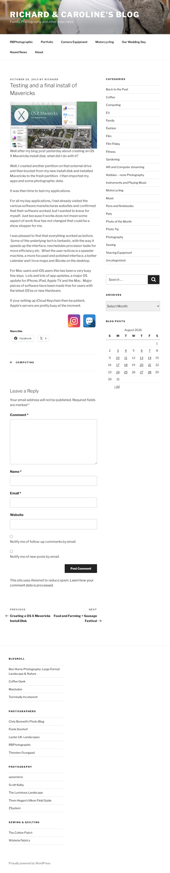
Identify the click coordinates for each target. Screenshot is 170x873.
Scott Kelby (16, 785)
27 (141, 372)
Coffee (110, 97)
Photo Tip (112, 229)
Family (110, 120)
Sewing (111, 244)
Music (110, 198)
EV (108, 113)
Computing (25, 362)
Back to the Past (117, 89)
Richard (51, 79)
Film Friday (113, 143)
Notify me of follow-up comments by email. (43, 542)
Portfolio (47, 42)
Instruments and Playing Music (126, 182)
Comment (19, 415)
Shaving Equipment (119, 252)
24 (118, 372)
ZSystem (15, 808)
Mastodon (15, 689)
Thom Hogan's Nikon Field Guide (30, 800)
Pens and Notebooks (120, 206)
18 (126, 365)
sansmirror (16, 777)
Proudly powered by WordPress (29, 863)
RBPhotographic (21, 42)
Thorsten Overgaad (22, 752)
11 (125, 358)
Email (15, 493)
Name (16, 472)
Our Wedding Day (134, 42)
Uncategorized (115, 260)
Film (109, 136)
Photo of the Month (119, 221)
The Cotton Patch (20, 832)
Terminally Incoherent (23, 697)
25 (126, 372)
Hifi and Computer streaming (125, 167)
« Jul (117, 386)
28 (149, 372)
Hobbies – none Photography (125, 175)
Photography (114, 237)
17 (117, 365)
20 (141, 365)
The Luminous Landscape (26, 792)
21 (149, 365)
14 (149, 358)
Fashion (111, 128)
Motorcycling (104, 42)
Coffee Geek (17, 681)
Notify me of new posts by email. (35, 557)
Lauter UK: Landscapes (24, 737)
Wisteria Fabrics (19, 840)
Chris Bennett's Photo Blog (26, 721)
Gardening (113, 159)
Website (16, 515)
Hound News (18, 52)
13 (141, 358)
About (39, 52)
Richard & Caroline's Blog (75, 14)
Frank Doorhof (18, 729)
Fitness (110, 151)
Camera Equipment (74, 42)
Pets (109, 213)
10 (118, 358)
